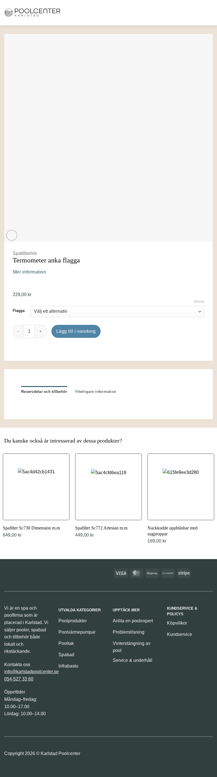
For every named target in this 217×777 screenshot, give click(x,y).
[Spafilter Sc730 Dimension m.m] (36, 496)
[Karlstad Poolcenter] (32, 12)
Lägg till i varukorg (76, 331)
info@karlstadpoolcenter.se (31, 671)
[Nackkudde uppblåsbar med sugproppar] (180, 499)
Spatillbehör (25, 253)
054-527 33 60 (18, 679)
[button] (179, 12)
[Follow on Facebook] (117, 755)
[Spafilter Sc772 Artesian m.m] (108, 496)
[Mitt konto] (198, 12)
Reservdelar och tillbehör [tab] (44, 391)
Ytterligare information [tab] (95, 391)
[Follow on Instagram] (127, 755)
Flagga (19, 311)
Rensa (199, 301)
